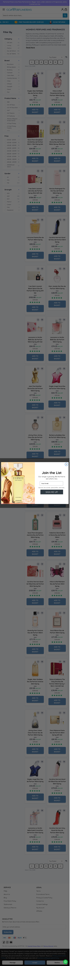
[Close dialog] (66, 464)
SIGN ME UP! (52, 492)
